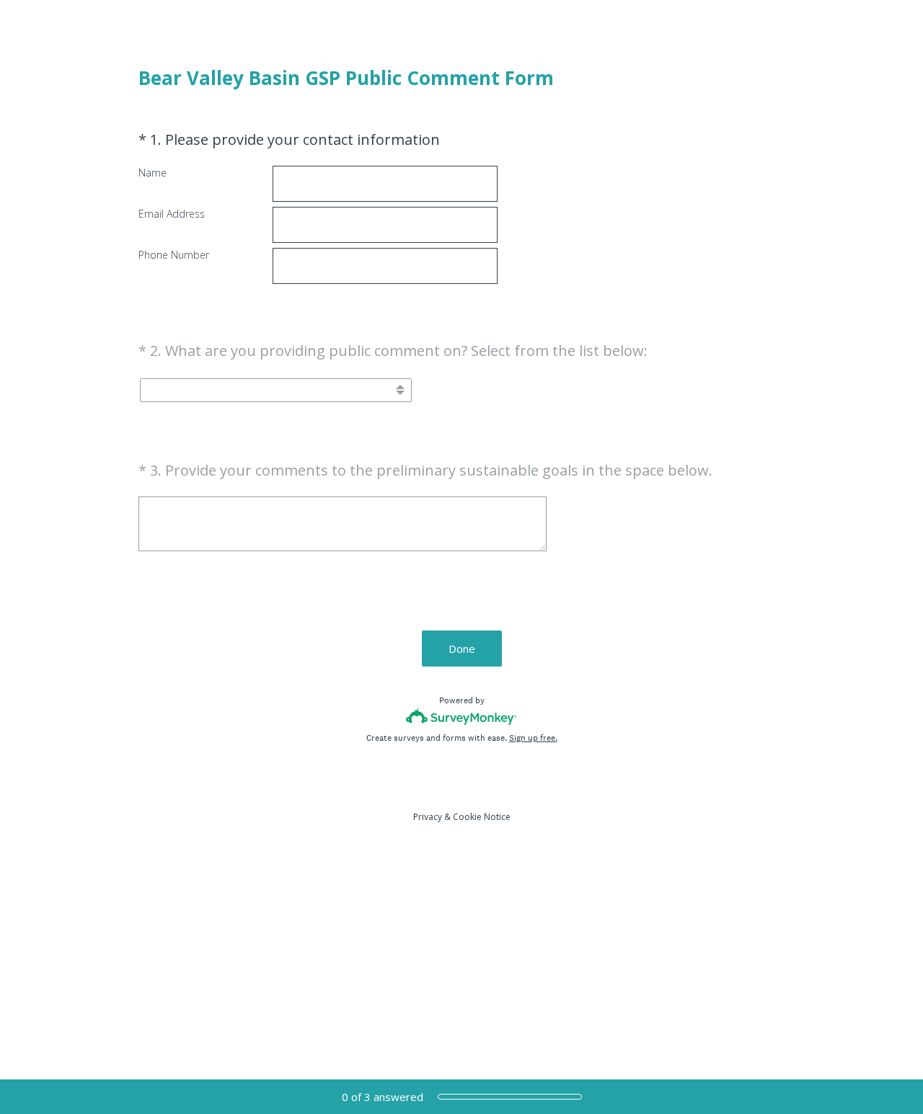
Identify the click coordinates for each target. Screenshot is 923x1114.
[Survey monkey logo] (461, 716)
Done (462, 648)
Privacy (427, 817)
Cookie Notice (482, 817)
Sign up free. (533, 738)
